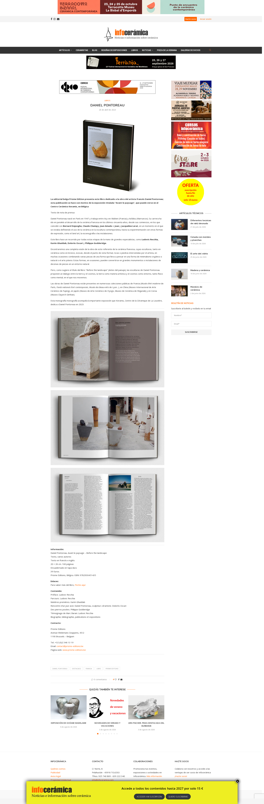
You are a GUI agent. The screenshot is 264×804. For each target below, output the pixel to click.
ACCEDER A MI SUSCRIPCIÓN (149, 796)
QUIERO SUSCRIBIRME (178, 796)
